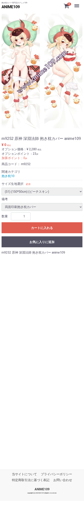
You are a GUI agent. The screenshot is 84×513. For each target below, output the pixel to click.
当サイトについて (24, 474)
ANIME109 (11, 6)
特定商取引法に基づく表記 (30, 480)
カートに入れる (42, 228)
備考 (5, 199)
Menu (77, 3)
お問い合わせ (62, 480)
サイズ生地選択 (12, 184)
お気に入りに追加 (42, 242)
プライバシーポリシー (56, 474)
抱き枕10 (8, 176)
